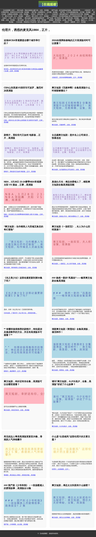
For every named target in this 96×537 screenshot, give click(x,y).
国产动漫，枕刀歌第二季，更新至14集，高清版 (63, 18)
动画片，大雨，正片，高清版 (12, 18)
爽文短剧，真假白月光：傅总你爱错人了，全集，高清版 (70, 216)
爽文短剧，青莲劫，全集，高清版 (63, 370)
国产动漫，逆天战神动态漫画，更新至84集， (67, 10)
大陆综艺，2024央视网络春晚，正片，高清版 (67, 77)
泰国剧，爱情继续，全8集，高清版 (60, 20)
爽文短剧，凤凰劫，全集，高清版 (63, 319)
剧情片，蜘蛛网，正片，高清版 (75, 22)
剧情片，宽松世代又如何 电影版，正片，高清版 (20, 171)
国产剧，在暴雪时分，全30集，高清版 (44, 12)
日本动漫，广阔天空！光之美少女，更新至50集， (20, 313)
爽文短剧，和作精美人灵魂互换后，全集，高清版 (20, 267)
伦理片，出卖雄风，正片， (61, 469)
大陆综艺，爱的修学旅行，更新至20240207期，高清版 (70, 14)
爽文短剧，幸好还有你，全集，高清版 (16, 410)
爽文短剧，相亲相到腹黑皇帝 (34, 18)
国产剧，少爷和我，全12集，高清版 (16, 524)
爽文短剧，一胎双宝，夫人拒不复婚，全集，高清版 (69, 263)
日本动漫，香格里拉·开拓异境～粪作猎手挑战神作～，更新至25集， (39, 22)
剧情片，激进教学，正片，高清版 (15, 371)
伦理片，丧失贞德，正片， (40, 14)
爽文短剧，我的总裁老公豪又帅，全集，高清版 (33, 10)
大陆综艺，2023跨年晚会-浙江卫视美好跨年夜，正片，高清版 (72, 16)
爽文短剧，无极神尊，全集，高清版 (64, 125)
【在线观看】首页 (8, 10)
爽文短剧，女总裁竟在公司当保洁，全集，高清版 (68, 169)
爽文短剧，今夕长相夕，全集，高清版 (64, 426)
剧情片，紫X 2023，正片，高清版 (37, 16)
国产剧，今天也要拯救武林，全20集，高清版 (75, 12)
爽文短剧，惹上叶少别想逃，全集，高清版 (32, 20)
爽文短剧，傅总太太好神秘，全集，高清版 (66, 517)
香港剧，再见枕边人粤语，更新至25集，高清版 (20, 475)
